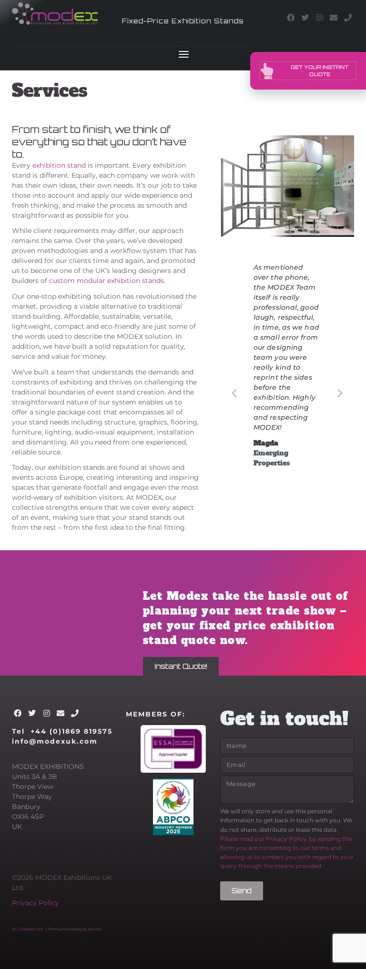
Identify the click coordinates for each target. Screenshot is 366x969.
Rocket (95, 929)
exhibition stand (59, 165)
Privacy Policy (35, 902)
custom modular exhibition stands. (107, 280)
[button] (183, 54)
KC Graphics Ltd (27, 929)
